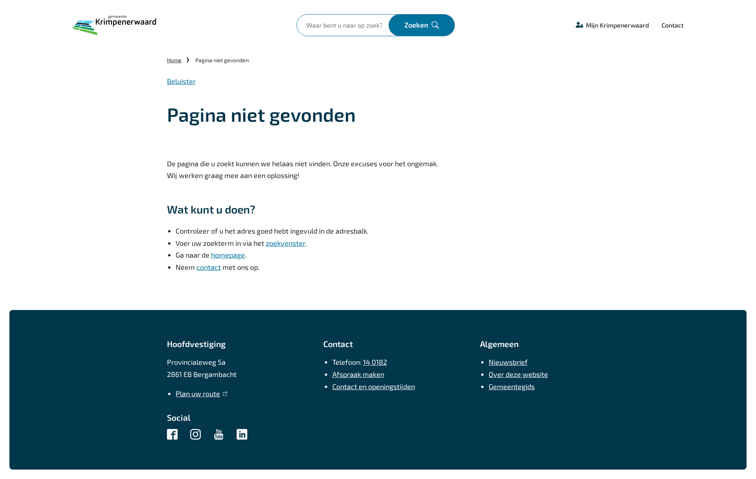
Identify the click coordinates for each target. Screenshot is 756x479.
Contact (673, 25)
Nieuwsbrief (508, 362)
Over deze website (518, 374)
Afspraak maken (358, 374)
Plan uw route (200, 393)
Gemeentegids (512, 386)
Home (174, 60)
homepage (228, 255)
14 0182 (375, 362)
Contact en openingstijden (373, 386)
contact (208, 267)
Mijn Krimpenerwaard (617, 25)
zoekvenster (285, 243)
